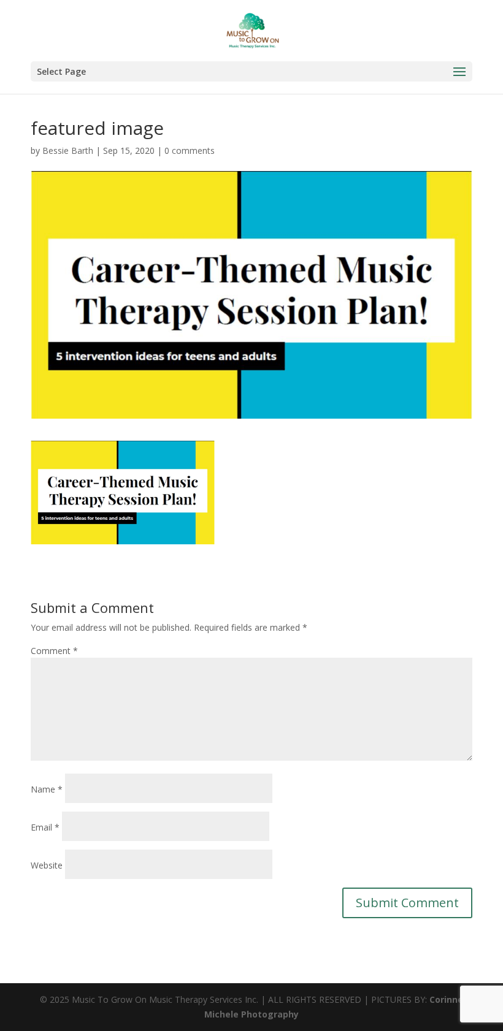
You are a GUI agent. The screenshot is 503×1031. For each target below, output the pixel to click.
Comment (54, 650)
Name (47, 789)
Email (45, 827)
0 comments (189, 150)
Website (47, 865)
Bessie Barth (67, 150)
